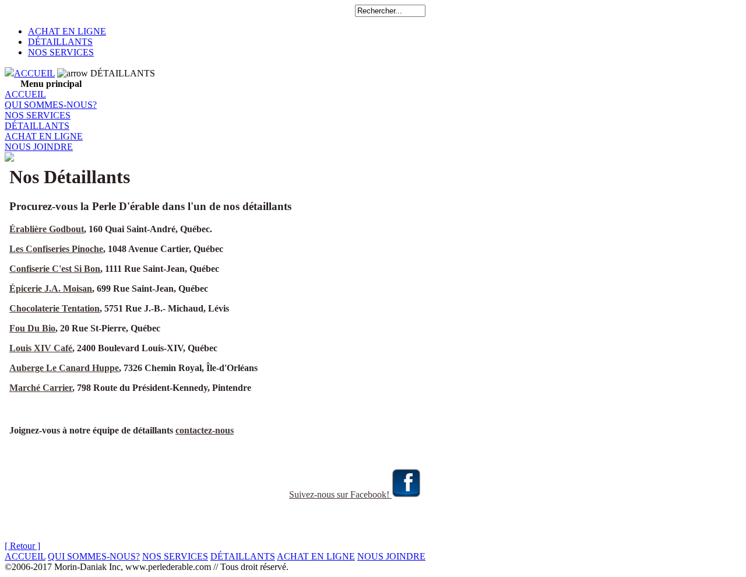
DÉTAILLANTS (60, 42)
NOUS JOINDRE (39, 147)
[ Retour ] (22, 546)
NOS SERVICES (61, 52)
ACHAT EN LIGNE (67, 31)
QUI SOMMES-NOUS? (51, 105)
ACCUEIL (34, 73)
